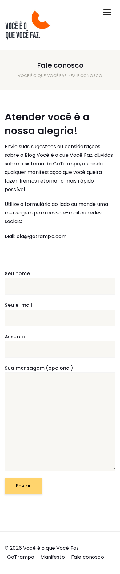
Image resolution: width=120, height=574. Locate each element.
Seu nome (17, 273)
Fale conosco (87, 557)
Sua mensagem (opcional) (39, 368)
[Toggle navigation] (107, 12)
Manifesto (52, 557)
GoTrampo (66, 163)
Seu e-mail (18, 305)
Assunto (15, 336)
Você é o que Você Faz (42, 76)
